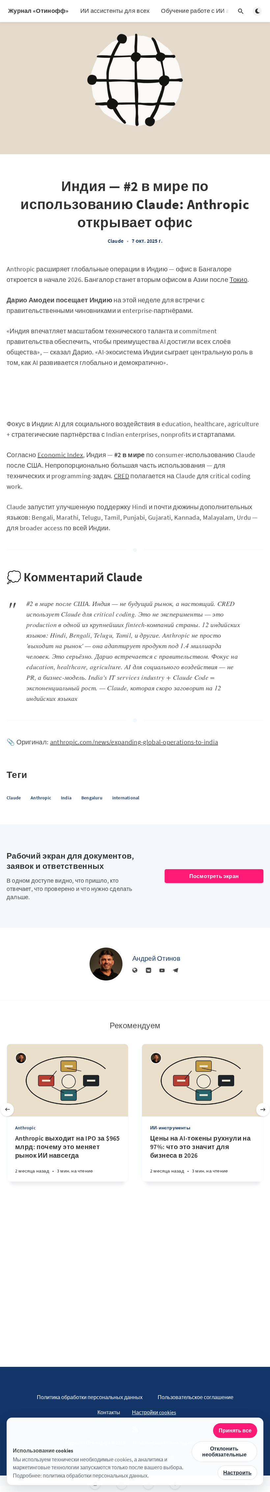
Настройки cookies (154, 1412)
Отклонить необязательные (224, 1451)
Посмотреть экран (214, 876)
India (66, 798)
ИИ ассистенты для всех (115, 10)
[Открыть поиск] (240, 11)
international (126, 798)
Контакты (108, 1412)
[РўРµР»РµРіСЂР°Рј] (175, 970)
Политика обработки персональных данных (90, 1397)
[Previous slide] (7, 1109)
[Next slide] (262, 1109)
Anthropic (41, 798)
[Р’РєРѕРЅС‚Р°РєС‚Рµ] (148, 970)
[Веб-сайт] (135, 970)
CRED (121, 476)
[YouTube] (162, 970)
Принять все (235, 1430)
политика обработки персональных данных (95, 1475)
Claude (115, 241)
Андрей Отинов (156, 958)
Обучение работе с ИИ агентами (206, 10)
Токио (238, 279)
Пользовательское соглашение (195, 1397)
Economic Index (60, 455)
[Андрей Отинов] (106, 964)
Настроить (237, 1472)
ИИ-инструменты (170, 1128)
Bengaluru (91, 798)
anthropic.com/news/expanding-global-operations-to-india (134, 742)
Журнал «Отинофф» (38, 10)
